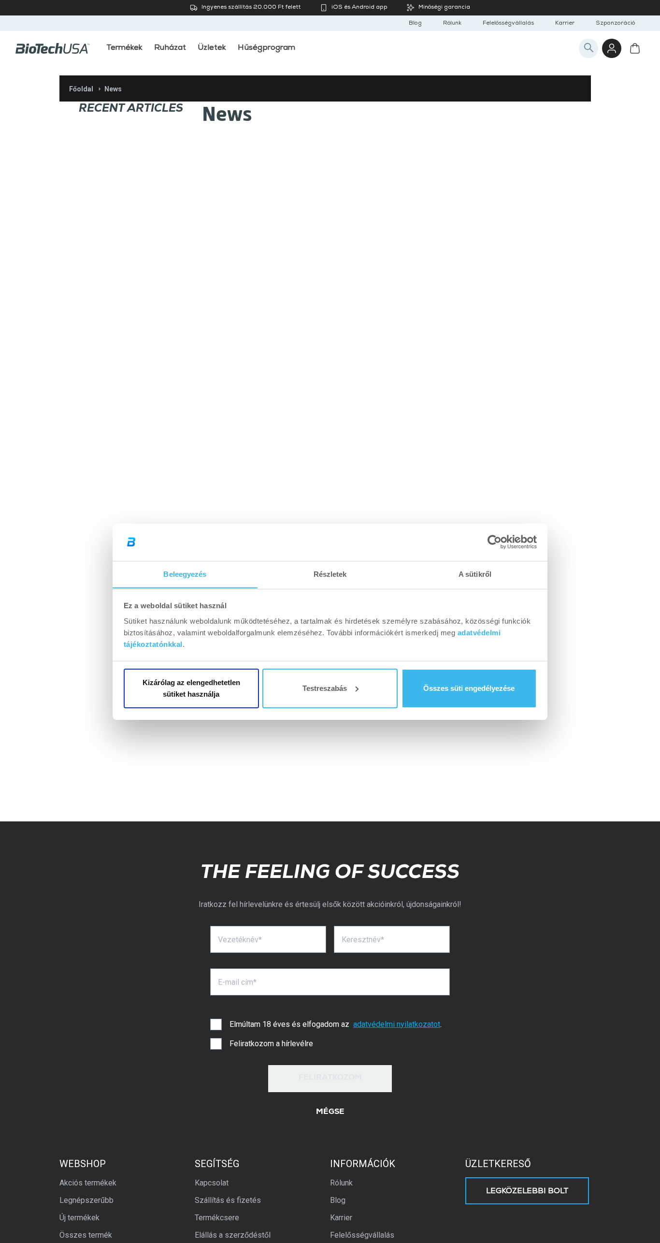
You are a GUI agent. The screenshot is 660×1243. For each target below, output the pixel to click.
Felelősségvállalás (508, 24)
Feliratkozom (330, 1078)
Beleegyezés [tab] (184, 574)
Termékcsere (217, 1217)
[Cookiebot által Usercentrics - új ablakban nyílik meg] (494, 542)
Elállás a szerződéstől (233, 1235)
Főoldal (81, 89)
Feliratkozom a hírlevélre (271, 1043)
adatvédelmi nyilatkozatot (396, 1024)
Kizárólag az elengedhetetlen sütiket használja (191, 688)
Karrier (564, 24)
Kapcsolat (212, 1182)
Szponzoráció (615, 24)
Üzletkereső (498, 1164)
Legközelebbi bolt (527, 1192)
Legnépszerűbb (86, 1200)
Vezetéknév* (240, 939)
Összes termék (85, 1235)
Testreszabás (324, 688)
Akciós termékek (87, 1182)
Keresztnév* (363, 939)
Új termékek (79, 1217)
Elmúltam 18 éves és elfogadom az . (336, 1024)
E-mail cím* (237, 982)
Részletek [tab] (330, 574)
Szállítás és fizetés (228, 1200)
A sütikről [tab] (475, 574)
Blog (415, 24)
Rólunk (452, 24)
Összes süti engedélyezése (469, 688)
